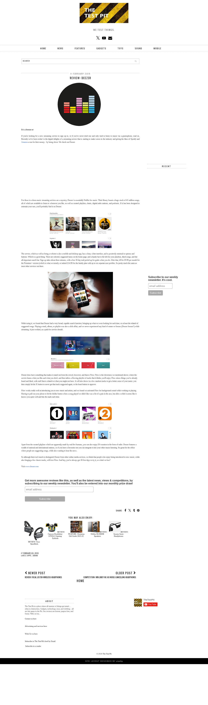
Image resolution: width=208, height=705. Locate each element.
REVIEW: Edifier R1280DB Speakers (99, 534)
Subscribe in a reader (33, 646)
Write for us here (31, 634)
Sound (138, 48)
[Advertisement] (80, 169)
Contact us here (30, 619)
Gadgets (101, 48)
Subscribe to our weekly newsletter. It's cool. (163, 278)
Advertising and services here (36, 626)
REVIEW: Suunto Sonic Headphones (121, 534)
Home (43, 48)
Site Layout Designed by (104, 661)
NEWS (60, 48)
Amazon (24, 142)
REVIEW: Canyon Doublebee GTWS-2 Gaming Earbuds (56, 535)
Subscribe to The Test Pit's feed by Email (40, 641)
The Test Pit (107, 654)
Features (80, 48)
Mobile (157, 48)
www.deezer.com (32, 466)
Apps (29, 555)
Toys (121, 48)
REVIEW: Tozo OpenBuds (34, 543)
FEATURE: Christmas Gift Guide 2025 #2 (76, 535)
